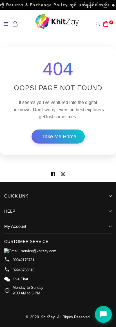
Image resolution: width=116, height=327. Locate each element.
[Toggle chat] (103, 314)
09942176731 (23, 260)
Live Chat (20, 279)
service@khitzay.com (38, 251)
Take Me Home (59, 136)
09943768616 (23, 270)
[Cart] (105, 23)
